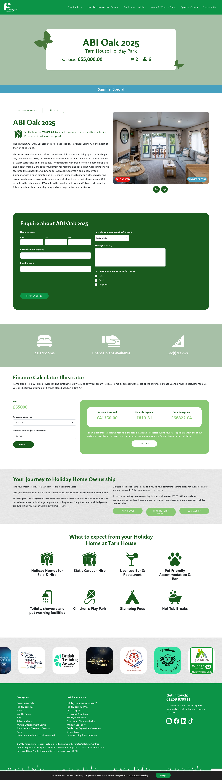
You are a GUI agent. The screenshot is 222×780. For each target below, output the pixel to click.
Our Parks (74, 7)
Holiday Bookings (25, 706)
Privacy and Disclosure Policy (81, 721)
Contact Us (209, 7)
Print (56, 110)
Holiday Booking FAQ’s (77, 706)
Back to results (29, 110)
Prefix (23, 237)
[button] (156, 189)
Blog (19, 717)
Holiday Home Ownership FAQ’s (82, 703)
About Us (21, 710)
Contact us (144, 443)
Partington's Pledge (161, 512)
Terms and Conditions (77, 714)
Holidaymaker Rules (76, 717)
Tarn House (127, 510)
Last (70, 237)
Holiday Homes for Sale (102, 7)
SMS (101, 275)
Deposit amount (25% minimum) (29, 430)
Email (101, 280)
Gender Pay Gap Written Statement (84, 728)
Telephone (103, 284)
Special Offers (189, 7)
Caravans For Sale (25, 703)
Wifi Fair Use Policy (76, 724)
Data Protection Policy (138, 775)
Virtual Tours (73, 731)
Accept (163, 775)
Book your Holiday (135, 7)
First (46, 237)
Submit (23, 444)
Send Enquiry (34, 295)
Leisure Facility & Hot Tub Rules (82, 735)
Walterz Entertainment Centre (31, 724)
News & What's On (162, 7)
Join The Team (24, 714)
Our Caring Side (74, 710)
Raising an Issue (24, 721)
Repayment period (22, 417)
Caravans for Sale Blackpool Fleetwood (36, 735)
